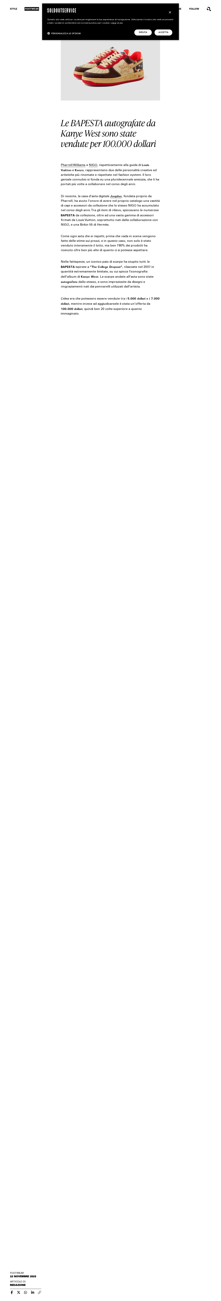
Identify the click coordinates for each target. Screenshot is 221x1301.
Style (13, 9)
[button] (64, 33)
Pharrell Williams (73, 165)
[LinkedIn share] (32, 1292)
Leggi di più (117, 23)
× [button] (170, 12)
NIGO (93, 165)
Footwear (32, 9)
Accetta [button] (163, 32)
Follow (194, 9)
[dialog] (110, 21)
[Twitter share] (18, 1292)
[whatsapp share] (25, 1292)
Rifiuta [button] (143, 32)
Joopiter (116, 196)
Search (209, 9)
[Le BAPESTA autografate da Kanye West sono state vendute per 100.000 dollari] (11, 1292)
